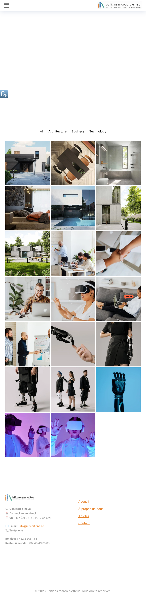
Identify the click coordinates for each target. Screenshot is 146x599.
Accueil (83, 501)
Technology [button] (97, 131)
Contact (84, 523)
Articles (83, 516)
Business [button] (78, 131)
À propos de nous (90, 509)
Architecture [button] (57, 131)
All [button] (41, 131)
